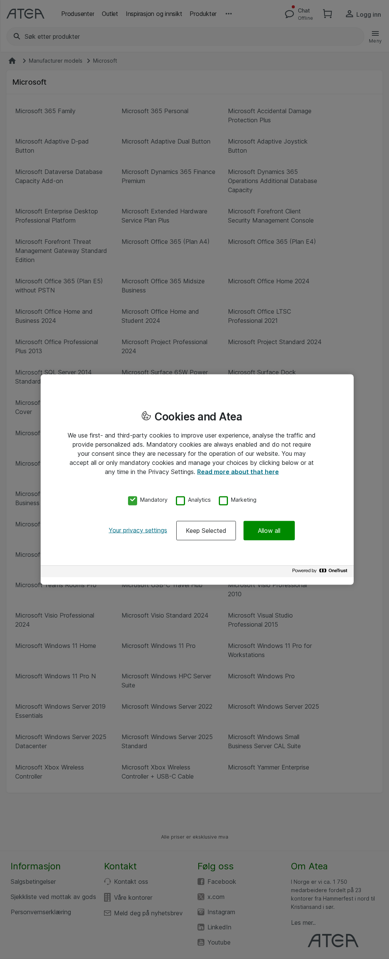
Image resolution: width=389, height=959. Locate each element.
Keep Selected (206, 530)
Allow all (269, 530)
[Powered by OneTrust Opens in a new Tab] (321, 572)
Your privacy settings (138, 530)
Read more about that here (238, 471)
